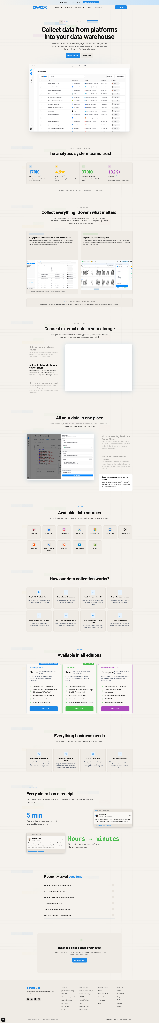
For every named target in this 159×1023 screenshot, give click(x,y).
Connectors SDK (103, 994)
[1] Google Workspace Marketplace (66, 190)
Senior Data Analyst (85, 994)
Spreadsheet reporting (67, 991)
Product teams (84, 1009)
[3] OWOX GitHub (98, 190)
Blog (118, 997)
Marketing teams (84, 1006)
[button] (58, 7)
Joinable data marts (66, 1000)
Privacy (109, 1019)
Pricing (89, 7)
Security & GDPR (126, 1019)
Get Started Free (43, 708)
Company (97, 7)
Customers (120, 993)
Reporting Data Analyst (86, 991)
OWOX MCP (64, 994)
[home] (39, 7)
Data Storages (65, 1006)
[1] (40, 175)
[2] (64, 175)
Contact (119, 1006)
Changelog (101, 1000)
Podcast (119, 1000)
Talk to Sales (79, 708)
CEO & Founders (84, 997)
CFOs (81, 1003)
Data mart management (68, 997)
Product (57, 7)
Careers (119, 1003)
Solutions (68, 7)
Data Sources (64, 1003)
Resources (78, 7)
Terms (116, 1019)
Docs (99, 1003)
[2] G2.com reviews (85, 190)
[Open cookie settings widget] (3, 1020)
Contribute (101, 997)
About (119, 990)
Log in (112, 7)
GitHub (100, 991)
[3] (116, 175)
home (72, 22)
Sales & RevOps (84, 1000)
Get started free (79, 960)
